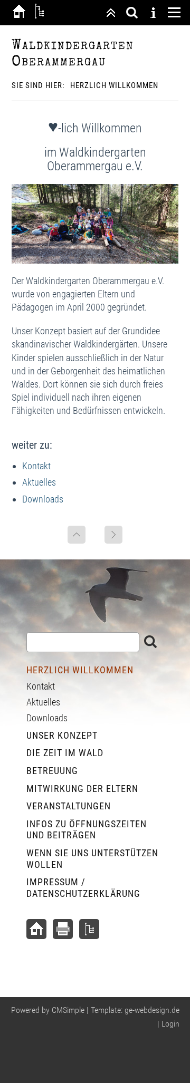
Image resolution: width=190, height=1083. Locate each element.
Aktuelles (39, 482)
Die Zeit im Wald (64, 752)
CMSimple (68, 1010)
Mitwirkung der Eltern (82, 788)
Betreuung (52, 770)
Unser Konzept (62, 735)
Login (170, 1024)
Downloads (42, 499)
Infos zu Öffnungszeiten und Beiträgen (86, 829)
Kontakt (36, 465)
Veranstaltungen (68, 805)
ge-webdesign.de (152, 1010)
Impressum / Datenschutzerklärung (83, 887)
